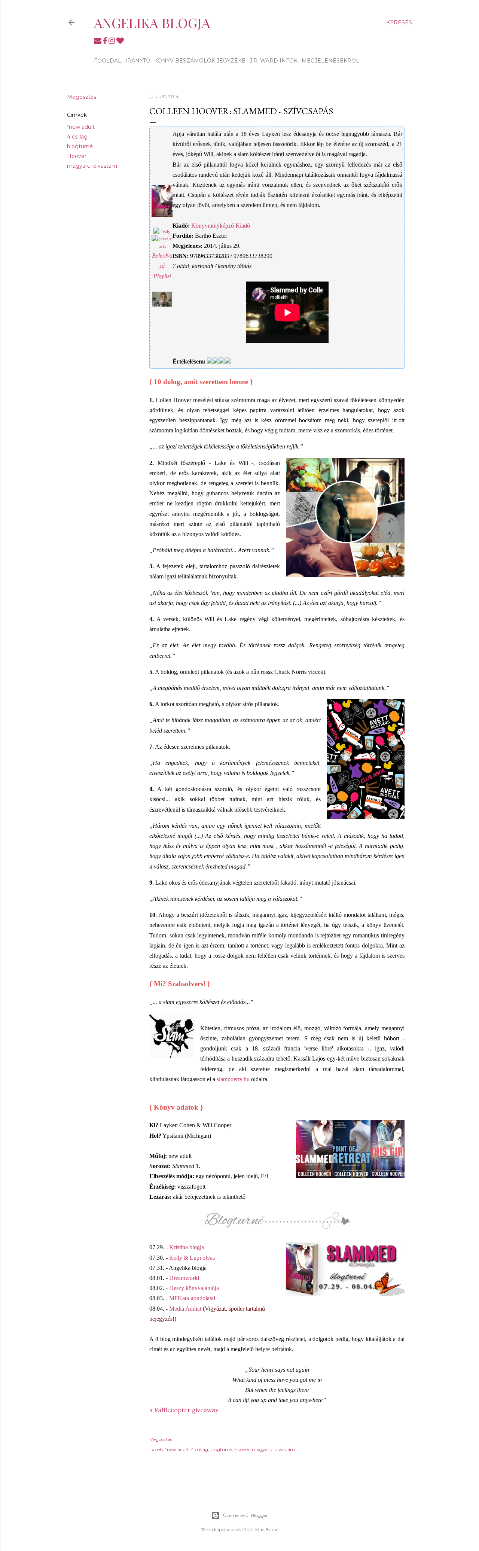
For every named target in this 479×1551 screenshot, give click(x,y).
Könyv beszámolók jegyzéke (199, 60)
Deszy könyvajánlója (194, 1288)
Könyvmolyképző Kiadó (220, 225)
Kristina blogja (186, 1247)
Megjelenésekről (330, 60)
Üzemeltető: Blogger (245, 1515)
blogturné (80, 146)
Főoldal (107, 60)
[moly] (162, 231)
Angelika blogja (152, 22)
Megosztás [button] (81, 97)
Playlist (162, 276)
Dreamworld (184, 1278)
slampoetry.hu (233, 1079)
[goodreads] (162, 246)
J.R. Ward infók (274, 60)
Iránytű (137, 60)
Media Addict (185, 1308)
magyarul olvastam (92, 165)
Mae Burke (266, 1529)
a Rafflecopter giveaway (183, 1410)
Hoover (76, 156)
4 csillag (77, 136)
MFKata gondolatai (192, 1298)
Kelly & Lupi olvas (192, 1258)
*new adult (81, 127)
